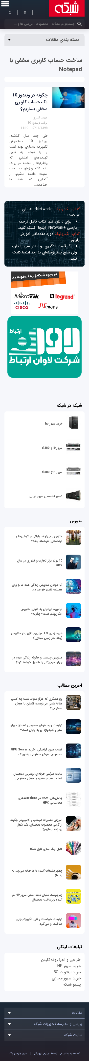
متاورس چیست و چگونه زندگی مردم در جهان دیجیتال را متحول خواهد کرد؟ (37, 660)
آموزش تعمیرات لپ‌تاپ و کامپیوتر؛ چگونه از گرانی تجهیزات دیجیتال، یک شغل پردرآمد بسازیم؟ (36, 825)
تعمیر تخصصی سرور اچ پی (45, 496)
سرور (18, 1053)
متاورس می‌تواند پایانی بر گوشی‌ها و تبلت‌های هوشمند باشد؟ (39, 538)
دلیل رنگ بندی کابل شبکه (45, 849)
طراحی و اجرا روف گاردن (61, 960)
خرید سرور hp (53, 423)
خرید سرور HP (69, 966)
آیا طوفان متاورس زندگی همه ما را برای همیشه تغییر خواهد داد (37, 587)
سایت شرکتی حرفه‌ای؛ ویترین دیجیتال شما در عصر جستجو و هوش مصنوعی (37, 776)
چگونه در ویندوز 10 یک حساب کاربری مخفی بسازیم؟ (29, 102)
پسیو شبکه (72, 984)
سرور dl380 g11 (52, 472)
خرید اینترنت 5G (67, 972)
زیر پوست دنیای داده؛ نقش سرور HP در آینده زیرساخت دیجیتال (37, 897)
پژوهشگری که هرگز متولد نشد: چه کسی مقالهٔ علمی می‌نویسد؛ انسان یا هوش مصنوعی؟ (36, 704)
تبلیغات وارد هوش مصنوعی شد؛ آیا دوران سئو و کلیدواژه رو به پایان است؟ (36, 727)
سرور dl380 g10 (52, 448)
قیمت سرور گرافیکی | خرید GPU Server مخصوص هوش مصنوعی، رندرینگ (36, 752)
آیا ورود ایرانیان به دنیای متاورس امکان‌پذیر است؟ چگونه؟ (41, 611)
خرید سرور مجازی (66, 978)
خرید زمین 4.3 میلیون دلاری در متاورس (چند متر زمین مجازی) (36, 635)
